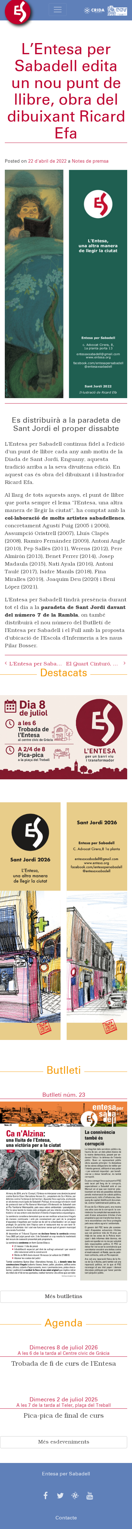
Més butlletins (63, 1296)
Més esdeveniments (63, 1442)
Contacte (66, 1517)
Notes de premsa (90, 161)
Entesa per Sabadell (66, 1473)
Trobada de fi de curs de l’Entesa (64, 1364)
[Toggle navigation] (58, 9)
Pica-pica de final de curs (64, 1416)
